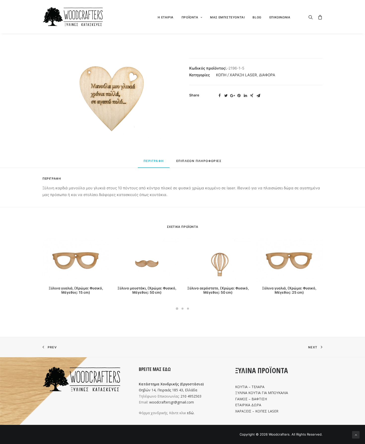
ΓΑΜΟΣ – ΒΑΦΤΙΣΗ (251, 399)
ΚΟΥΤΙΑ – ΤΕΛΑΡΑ (249, 386)
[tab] (154, 163)
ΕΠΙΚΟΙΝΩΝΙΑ (280, 17)
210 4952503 (191, 396)
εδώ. (190, 412)
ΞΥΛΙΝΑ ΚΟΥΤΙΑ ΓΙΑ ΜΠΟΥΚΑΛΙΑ (261, 392)
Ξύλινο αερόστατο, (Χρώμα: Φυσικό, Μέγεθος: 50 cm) (218, 290)
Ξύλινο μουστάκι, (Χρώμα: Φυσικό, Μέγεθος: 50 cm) (146, 290)
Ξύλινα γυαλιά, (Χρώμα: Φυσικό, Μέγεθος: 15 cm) (76, 290)
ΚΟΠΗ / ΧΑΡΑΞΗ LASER (236, 75)
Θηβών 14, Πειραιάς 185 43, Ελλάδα (168, 390)
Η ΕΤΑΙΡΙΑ (165, 17)
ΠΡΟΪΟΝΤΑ (190, 17)
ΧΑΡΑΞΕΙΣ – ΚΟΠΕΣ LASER (256, 411)
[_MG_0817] (109, 95)
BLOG (257, 17)
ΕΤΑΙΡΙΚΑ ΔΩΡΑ (248, 405)
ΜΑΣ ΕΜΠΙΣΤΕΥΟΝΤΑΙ (227, 17)
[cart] (319, 16)
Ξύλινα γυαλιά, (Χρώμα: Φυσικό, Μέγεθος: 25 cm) (289, 290)
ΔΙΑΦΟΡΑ (267, 75)
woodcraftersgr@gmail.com (171, 402)
